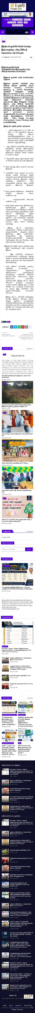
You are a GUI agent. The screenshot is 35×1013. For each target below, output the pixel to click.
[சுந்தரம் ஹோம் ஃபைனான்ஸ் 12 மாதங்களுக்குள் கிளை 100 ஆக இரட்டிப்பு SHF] (5, 876)
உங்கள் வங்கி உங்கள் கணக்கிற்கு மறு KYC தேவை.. (15, 463)
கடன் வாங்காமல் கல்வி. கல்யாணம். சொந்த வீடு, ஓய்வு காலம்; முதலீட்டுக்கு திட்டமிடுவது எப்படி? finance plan (21, 798)
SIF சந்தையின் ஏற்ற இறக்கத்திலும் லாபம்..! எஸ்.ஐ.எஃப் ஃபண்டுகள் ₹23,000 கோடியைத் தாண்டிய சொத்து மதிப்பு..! (17, 588)
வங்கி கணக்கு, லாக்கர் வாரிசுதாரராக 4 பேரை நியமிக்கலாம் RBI (17, 434)
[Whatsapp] (19, 326)
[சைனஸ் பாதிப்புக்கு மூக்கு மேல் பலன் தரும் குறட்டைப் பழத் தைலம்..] (5, 791)
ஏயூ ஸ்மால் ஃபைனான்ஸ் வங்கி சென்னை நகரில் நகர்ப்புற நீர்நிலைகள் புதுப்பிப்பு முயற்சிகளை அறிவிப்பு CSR (16, 405)
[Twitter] (15, 326)
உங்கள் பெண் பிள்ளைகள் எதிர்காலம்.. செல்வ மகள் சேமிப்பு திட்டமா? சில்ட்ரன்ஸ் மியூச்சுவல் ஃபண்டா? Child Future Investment (20, 913)
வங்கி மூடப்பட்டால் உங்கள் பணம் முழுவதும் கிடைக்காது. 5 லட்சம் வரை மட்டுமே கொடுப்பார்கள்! (17, 520)
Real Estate (27, 19)
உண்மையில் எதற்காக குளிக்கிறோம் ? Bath (20, 675)
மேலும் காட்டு (29, 348)
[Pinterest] (22, 326)
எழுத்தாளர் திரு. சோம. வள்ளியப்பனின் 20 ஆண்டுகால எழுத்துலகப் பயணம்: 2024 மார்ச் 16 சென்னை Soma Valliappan (21, 667)
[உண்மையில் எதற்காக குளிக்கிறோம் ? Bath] (5, 678)
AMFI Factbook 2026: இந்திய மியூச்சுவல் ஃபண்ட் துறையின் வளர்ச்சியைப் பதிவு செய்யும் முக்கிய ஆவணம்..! (25, 749)
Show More (30, 698)
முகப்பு (3, 37)
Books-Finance (12, 22)
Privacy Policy (28, 1005)
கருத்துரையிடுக (6, 537)
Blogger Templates (14, 1007)
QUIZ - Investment (17, 19)
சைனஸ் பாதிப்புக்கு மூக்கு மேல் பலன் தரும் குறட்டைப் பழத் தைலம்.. (20, 789)
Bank (7, 37)
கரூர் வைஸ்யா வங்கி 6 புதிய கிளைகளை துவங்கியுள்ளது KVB (16, 491)
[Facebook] (11, 326)
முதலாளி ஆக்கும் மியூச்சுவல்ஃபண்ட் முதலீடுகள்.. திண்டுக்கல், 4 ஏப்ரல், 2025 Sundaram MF (19, 884)
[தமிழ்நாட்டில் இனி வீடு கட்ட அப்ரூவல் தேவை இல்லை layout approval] (5, 660)
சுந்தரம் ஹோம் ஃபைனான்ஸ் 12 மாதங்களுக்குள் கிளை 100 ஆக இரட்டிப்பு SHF (21, 875)
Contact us (18, 1005)
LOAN (25, 22)
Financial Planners (17, 25)
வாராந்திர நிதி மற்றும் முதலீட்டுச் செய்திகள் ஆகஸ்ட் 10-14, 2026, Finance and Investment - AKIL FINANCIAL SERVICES (20, 954)
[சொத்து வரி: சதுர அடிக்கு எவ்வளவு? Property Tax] (5, 686)
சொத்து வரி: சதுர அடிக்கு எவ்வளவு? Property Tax (21, 684)
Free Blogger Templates (22, 1008)
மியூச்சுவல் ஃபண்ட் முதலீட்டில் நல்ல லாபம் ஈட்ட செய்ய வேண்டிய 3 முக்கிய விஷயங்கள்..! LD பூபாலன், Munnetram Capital (21, 986)
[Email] (26, 326)
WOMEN (20, 22)
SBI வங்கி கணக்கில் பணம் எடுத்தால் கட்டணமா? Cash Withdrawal (16, 376)
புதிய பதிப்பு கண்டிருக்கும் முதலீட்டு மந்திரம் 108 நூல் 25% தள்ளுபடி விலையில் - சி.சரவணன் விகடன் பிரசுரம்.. (21, 934)
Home (5, 1005)
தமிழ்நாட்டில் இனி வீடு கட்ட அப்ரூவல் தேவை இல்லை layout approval (20, 658)
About (11, 1005)
